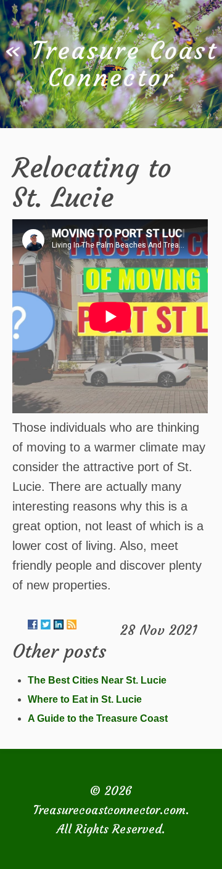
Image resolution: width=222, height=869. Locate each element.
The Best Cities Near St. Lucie (97, 680)
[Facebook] (33, 624)
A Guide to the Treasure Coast (98, 718)
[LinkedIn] (59, 624)
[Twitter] (46, 624)
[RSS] (71, 624)
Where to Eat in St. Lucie (85, 699)
